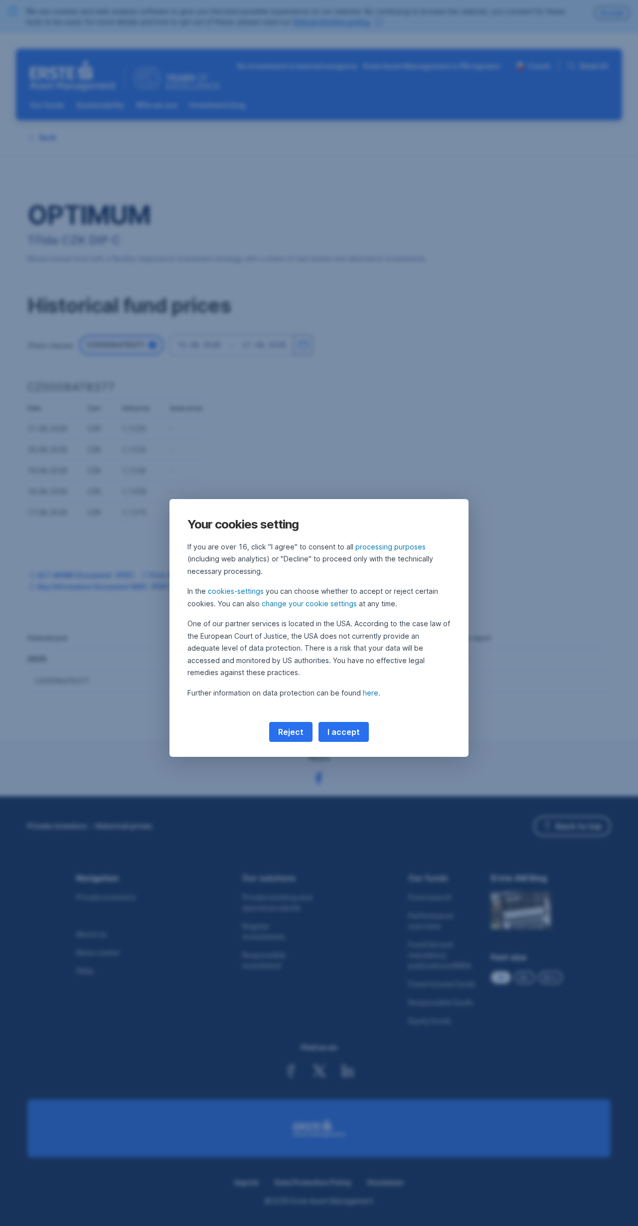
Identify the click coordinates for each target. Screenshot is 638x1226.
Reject (291, 732)
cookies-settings (236, 591)
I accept (343, 732)
